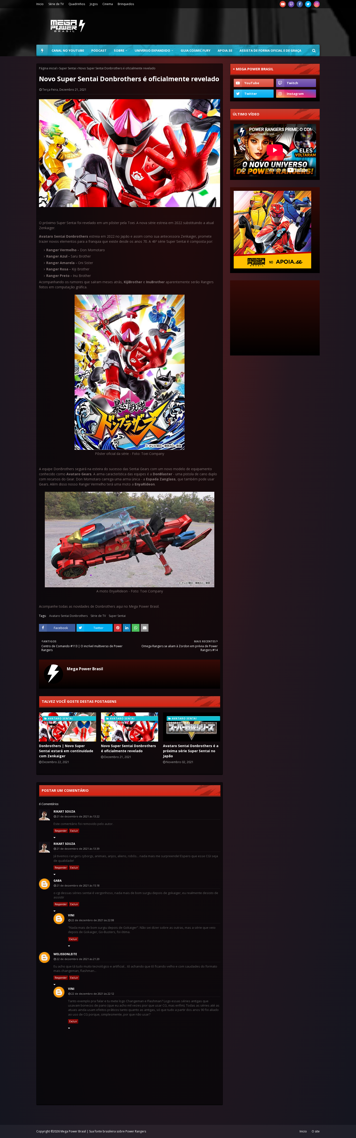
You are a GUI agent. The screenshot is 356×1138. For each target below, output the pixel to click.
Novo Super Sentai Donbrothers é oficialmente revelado (128, 748)
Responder (61, 830)
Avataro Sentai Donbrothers (68, 616)
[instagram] (317, 4)
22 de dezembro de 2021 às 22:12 (92, 993)
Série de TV (56, 4)
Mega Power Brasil (85, 668)
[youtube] (283, 4)
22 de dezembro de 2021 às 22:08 (92, 920)
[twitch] (291, 4)
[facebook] (300, 4)
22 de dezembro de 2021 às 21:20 (78, 959)
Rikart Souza (64, 811)
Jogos (94, 4)
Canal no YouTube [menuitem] (68, 50)
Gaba (58, 881)
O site (316, 1131)
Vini (71, 915)
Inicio (40, 4)
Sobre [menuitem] (119, 50)
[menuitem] (42, 50)
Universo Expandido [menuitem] (152, 50)
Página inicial (48, 68)
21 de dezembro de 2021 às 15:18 (78, 885)
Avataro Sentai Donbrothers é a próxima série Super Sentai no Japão (190, 750)
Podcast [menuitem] (99, 50)
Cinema (107, 4)
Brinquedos (126, 4)
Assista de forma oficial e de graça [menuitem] (270, 50)
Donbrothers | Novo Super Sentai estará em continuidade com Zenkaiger (66, 750)
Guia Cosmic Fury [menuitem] (195, 50)
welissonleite (65, 954)
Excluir (74, 830)
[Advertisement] (231, 26)
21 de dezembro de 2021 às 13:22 (78, 816)
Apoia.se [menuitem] (225, 50)
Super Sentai (67, 68)
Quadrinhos (77, 4)
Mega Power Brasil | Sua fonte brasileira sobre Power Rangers (103, 1131)
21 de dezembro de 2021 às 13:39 (78, 848)
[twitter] (308, 4)
